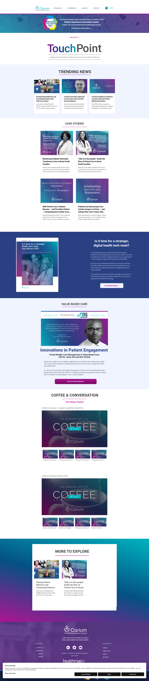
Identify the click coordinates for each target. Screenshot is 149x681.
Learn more (74, 655)
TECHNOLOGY (39, 647)
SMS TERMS (106, 657)
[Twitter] (74, 647)
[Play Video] (50, 455)
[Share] (105, 408)
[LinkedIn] (68, 647)
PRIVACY (105, 654)
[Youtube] (80, 647)
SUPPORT (40, 656)
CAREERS (105, 648)
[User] (106, 8)
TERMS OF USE (106, 651)
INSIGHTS (40, 653)
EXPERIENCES (39, 650)
